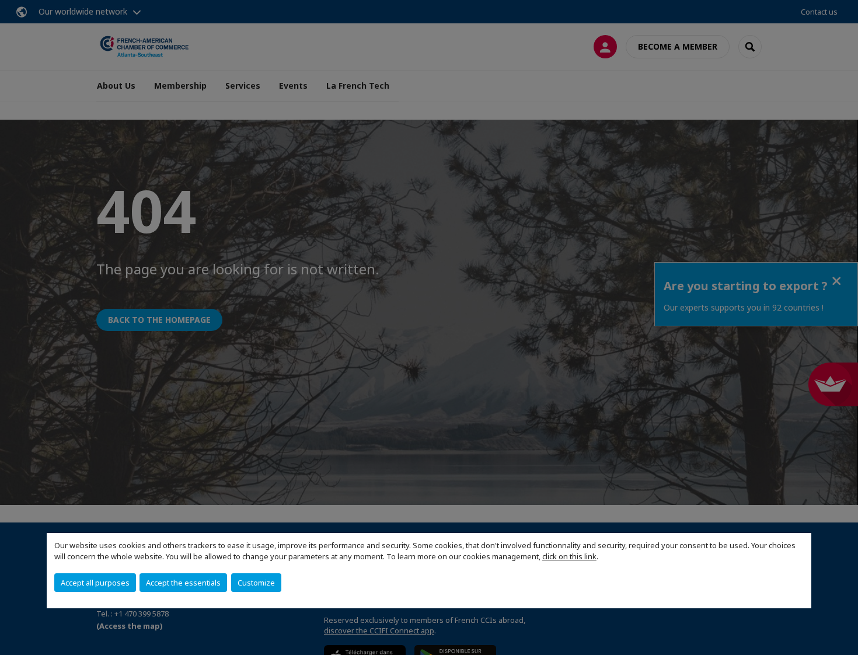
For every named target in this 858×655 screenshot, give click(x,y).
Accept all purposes (95, 582)
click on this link (569, 556)
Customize (256, 582)
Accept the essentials (183, 582)
